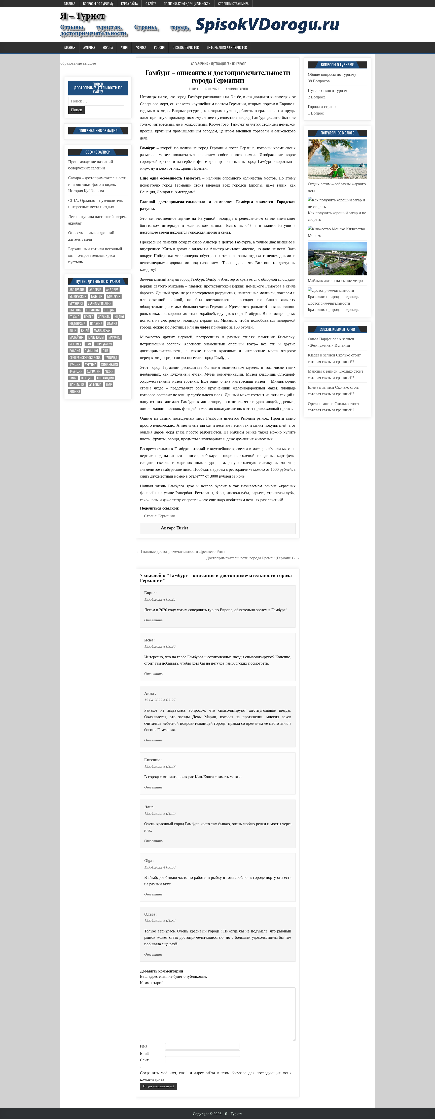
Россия (159, 47)
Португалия (104, 344)
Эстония (95, 384)
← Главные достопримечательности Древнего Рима (180, 551)
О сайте (151, 3)
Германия (166, 516)
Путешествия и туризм (327, 90)
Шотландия (105, 378)
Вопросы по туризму (98, 3)
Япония (74, 391)
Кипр (72, 330)
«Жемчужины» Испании (329, 345)
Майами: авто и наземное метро (335, 280)
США (105, 350)
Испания (96, 323)
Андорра (112, 289)
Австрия (95, 289)
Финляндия (109, 364)
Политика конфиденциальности (187, 3)
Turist (193, 89)
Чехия (109, 371)
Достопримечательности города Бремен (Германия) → (253, 558)
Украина (90, 364)
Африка (141, 47)
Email (144, 1053)
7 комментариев (237, 89)
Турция (74, 364)
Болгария (113, 296)
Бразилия (76, 303)
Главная (69, 3)
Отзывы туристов (186, 47)
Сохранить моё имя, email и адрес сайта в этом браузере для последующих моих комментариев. (216, 1076)
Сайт (144, 1060)
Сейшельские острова (84, 357)
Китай (85, 330)
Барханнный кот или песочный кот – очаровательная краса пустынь (95, 255)
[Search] (371, 47)
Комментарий (152, 983)
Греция (109, 310)
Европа (108, 47)
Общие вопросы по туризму (332, 74)
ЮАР (109, 384)
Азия (124, 47)
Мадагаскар (102, 330)
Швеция (86, 378)
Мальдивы (96, 337)
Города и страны (322, 106)
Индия (119, 316)
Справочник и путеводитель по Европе (218, 63)
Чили (73, 378)
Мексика (75, 344)
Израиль (104, 316)
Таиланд (111, 357)
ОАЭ (88, 344)
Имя (143, 1046)
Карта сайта (129, 3)
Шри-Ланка (76, 384)
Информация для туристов (227, 47)
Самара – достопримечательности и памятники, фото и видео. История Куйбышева (97, 184)
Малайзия (76, 337)
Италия (112, 323)
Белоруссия (77, 296)
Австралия (77, 289)
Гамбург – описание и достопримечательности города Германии (218, 76)
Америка (89, 47)
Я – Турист (82, 16)
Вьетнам (75, 310)
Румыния (91, 350)
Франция (75, 371)
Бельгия (96, 296)
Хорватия (93, 371)
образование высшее (78, 63)
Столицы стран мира (233, 3)
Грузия (74, 316)
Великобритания (99, 303)
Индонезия (77, 323)
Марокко (114, 337)
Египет (88, 316)
